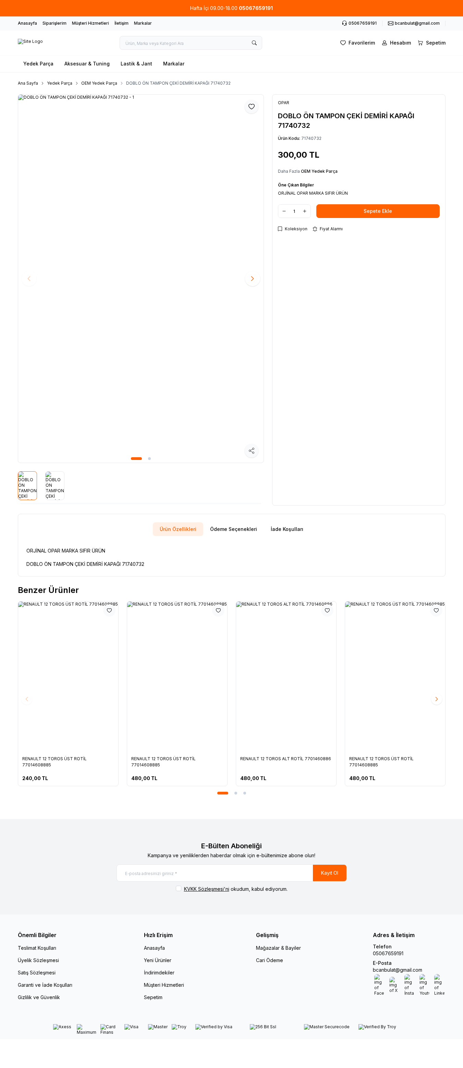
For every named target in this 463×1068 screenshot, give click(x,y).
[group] (141, 279)
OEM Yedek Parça (99, 83)
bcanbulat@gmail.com (397, 970)
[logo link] (30, 43)
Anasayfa (27, 23)
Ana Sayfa (28, 83)
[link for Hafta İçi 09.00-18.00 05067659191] (231, 8)
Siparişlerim (54, 23)
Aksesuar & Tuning (87, 63)
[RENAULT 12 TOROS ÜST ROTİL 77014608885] (119, 677)
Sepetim (153, 997)
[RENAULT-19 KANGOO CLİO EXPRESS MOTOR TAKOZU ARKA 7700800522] (228, 677)
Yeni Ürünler (157, 960)
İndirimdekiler (159, 972)
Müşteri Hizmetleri (90, 23)
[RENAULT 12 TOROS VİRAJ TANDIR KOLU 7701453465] (337, 677)
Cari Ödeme (269, 960)
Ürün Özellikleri (178, 529)
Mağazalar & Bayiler (278, 948)
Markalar (143, 23)
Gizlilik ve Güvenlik (39, 997)
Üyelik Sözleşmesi (38, 960)
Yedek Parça (38, 63)
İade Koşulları (287, 529)
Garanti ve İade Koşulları (45, 985)
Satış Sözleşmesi (37, 972)
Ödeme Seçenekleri (233, 529)
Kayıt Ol (329, 873)
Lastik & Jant (136, 63)
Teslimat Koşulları (37, 948)
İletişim (121, 23)
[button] (136, 458)
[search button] (254, 43)
